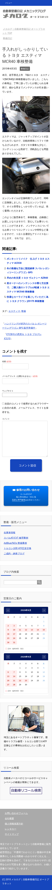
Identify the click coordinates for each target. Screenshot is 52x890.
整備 (23, 311)
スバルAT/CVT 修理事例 (16, 537)
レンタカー (10, 828)
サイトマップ (12, 834)
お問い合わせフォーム (16, 813)
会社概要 (9, 818)
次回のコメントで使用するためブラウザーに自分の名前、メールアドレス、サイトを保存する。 (25, 408)
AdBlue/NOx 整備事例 (15, 543)
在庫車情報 (9, 532)
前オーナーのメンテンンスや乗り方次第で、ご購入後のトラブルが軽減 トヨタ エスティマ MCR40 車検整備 (28, 287)
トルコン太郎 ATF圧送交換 (17, 548)
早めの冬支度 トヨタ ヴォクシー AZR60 (27, 277)
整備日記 (25, 68)
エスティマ (14, 311)
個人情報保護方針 (14, 823)
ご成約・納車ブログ (14, 553)
